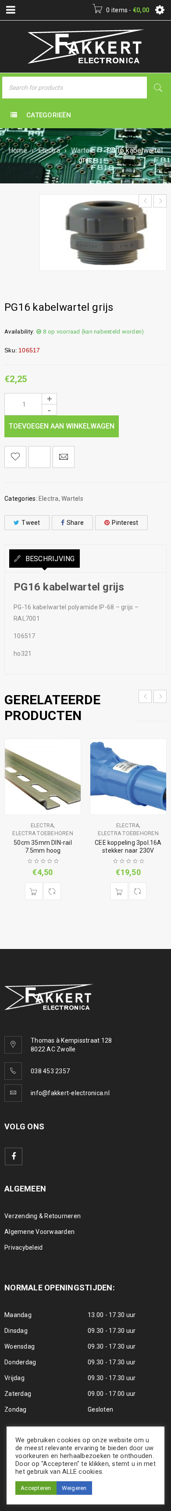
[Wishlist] (15, 457)
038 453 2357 (50, 1071)
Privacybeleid (23, 1247)
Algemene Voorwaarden (39, 1231)
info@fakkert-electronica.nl (70, 1092)
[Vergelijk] (52, 891)
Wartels (83, 150)
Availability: (19, 331)
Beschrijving (49, 559)
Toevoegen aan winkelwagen (61, 426)
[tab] (44, 558)
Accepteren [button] (36, 1488)
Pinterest (125, 522)
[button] (34, 891)
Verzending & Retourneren (42, 1215)
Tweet (30, 522)
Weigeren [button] (74, 1488)
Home (17, 150)
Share (75, 522)
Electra (49, 150)
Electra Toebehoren (42, 833)
